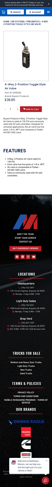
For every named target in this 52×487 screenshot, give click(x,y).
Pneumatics (33, 21)
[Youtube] (33, 257)
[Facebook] (17, 257)
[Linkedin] (22, 257)
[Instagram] (28, 257)
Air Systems (18, 21)
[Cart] (3, 12)
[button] (48, 12)
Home (6, 21)
